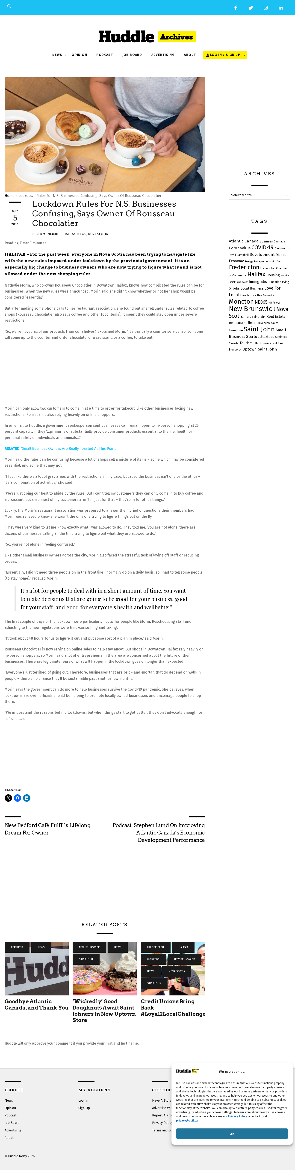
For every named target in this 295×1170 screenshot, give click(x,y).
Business (266, 241)
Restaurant (238, 323)
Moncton (153, 959)
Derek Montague (45, 234)
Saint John (86, 959)
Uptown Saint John (259, 349)
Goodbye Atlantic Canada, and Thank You (36, 1004)
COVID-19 (262, 247)
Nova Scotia (98, 234)
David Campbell (239, 255)
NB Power (274, 302)
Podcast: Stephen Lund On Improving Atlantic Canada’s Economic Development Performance (158, 832)
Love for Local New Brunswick (257, 295)
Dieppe (281, 255)
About (190, 55)
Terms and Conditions (168, 1130)
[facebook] (235, 7)
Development (262, 254)
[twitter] (250, 7)
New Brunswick (89, 947)
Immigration (259, 281)
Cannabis (280, 241)
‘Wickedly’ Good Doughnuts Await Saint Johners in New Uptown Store (104, 1010)
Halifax (69, 234)
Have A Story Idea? (166, 1101)
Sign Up (84, 1108)
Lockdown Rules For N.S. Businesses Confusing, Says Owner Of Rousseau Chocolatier (104, 213)
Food (279, 261)
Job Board (132, 55)
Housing (273, 275)
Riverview (264, 323)
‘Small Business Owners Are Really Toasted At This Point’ (68, 448)
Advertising (163, 55)
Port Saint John (255, 316)
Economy (236, 261)
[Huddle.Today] (147, 34)
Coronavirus (240, 248)
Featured (17, 947)
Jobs (236, 288)
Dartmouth (281, 248)
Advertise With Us (165, 1108)
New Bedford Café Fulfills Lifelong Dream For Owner (47, 829)
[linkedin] (281, 7)
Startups (267, 337)
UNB (257, 343)
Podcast (104, 55)
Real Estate (276, 316)
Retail (252, 322)
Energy (249, 261)
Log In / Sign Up (224, 55)
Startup (253, 336)
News (57, 55)
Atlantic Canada (244, 241)
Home (10, 195)
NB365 (261, 302)
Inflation (276, 282)
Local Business (252, 288)
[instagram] (266, 7)
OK (232, 1134)
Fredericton (155, 947)
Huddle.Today (17, 1156)
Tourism (246, 343)
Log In (83, 1101)
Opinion (79, 55)
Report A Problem (166, 1115)
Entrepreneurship (264, 261)
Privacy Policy (162, 1123)
